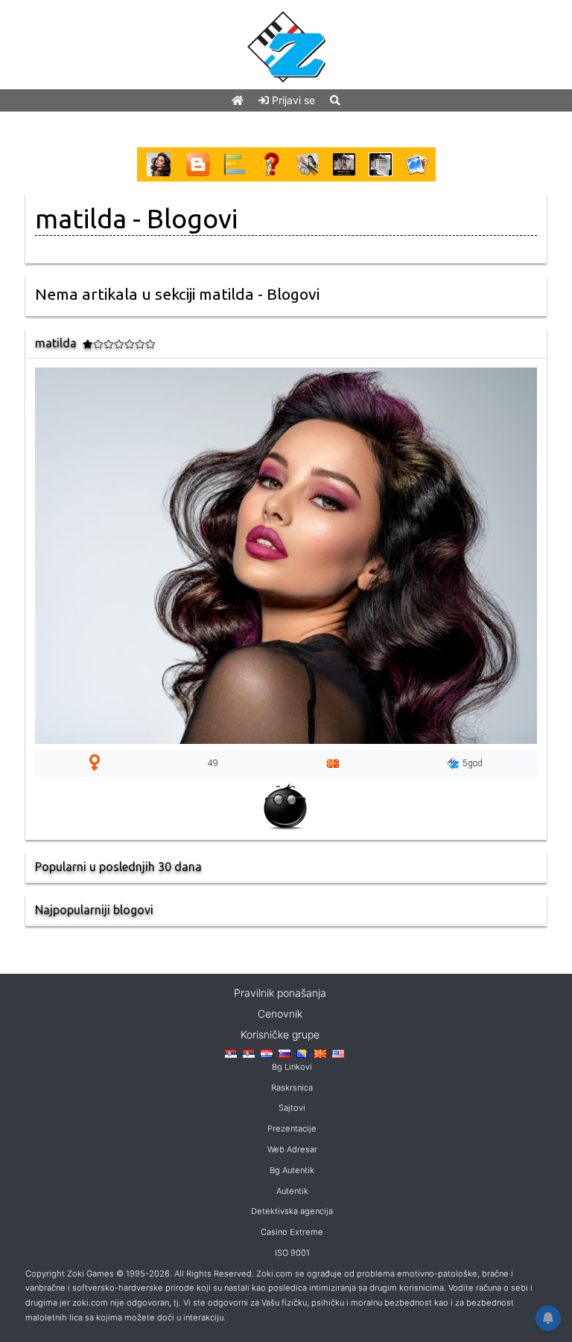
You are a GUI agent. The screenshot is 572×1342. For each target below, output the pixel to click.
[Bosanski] (302, 1053)
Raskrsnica (292, 1087)
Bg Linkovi (292, 1067)
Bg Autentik (292, 1170)
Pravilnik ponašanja (280, 992)
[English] (338, 1053)
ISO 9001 (292, 1253)
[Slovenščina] (284, 1053)
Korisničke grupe (280, 1034)
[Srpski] (249, 1053)
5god (473, 763)
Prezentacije (292, 1128)
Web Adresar (292, 1149)
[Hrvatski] (267, 1053)
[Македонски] (320, 1053)
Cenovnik (280, 1013)
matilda (81, 219)
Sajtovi (292, 1107)
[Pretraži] (335, 100)
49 (213, 763)
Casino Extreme (292, 1232)
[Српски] (231, 1053)
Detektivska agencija (292, 1211)
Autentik (292, 1191)
